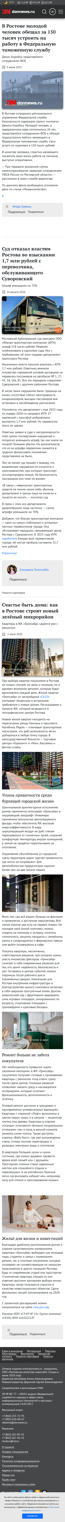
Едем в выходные (12, 1351)
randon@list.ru (10, 1441)
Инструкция (34, 1351)
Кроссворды (9, 1353)
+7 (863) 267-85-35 (13, 1434)
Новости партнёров (27, 1356)
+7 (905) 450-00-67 (13, 1419)
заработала (9, 538)
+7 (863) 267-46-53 (13, 1437)
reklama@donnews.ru (14, 1422)
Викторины (27, 1353)
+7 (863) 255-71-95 (13, 1415)
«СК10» (45, 697)
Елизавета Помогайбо (34, 570)
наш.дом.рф (41, 1307)
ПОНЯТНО (32, 1516)
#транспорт (9, 553)
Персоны (50, 1351)
